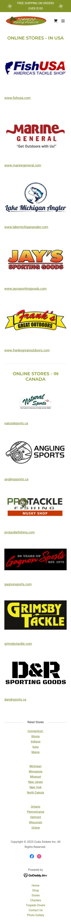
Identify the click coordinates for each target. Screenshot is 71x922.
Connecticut (35, 731)
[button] (63, 21)
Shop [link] (35, 890)
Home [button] (35, 885)
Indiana (35, 741)
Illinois (35, 736)
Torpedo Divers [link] (35, 905)
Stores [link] (35, 895)
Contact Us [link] (36, 910)
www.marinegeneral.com (22, 165)
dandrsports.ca (15, 699)
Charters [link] (35, 900)
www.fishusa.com (17, 98)
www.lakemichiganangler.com (26, 227)
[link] (26, 21)
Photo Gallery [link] (35, 915)
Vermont (35, 817)
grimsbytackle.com (18, 644)
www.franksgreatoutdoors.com (27, 350)
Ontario (35, 806)
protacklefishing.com (19, 532)
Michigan (35, 766)
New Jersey (35, 782)
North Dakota (35, 792)
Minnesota (35, 771)
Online (35, 827)
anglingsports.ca (16, 479)
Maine (35, 752)
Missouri (35, 776)
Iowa (35, 747)
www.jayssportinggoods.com (25, 289)
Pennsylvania (35, 812)
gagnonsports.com (18, 584)
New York (35, 787)
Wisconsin (35, 822)
